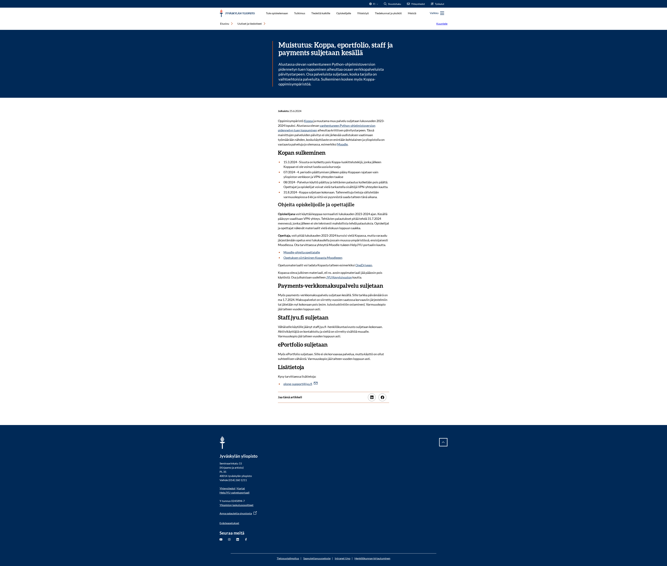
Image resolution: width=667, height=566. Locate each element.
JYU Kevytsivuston (339, 277)
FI (374, 4)
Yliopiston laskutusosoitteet (236, 505)
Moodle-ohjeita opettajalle (301, 252)
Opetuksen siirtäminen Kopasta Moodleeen (312, 258)
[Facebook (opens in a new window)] (382, 397)
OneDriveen (363, 265)
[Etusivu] (237, 13)
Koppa (308, 121)
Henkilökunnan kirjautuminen (372, 558)
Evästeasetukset (229, 523)
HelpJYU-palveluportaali (234, 492)
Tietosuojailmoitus (288, 558)
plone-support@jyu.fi (297, 384)
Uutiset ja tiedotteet (249, 23)
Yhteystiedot (227, 488)
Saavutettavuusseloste (317, 558)
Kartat (241, 488)
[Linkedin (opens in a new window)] (372, 397)
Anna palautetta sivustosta (236, 513)
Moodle (342, 144)
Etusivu (224, 23)
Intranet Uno (342, 558)
